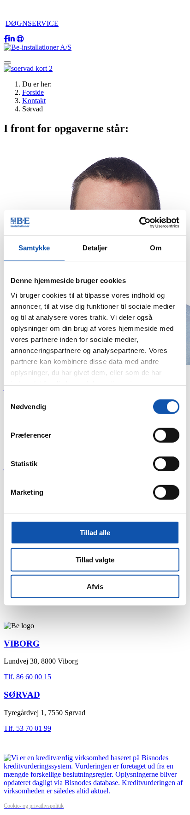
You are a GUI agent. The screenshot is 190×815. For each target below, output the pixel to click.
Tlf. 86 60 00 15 (27, 677)
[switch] (166, 435)
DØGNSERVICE (32, 23)
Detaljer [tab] (95, 248)
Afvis (95, 586)
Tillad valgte (95, 559)
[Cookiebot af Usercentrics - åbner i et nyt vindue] (139, 222)
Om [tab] (155, 248)
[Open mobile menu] (7, 62)
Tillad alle (95, 533)
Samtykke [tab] (34, 248)
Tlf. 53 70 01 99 (27, 728)
